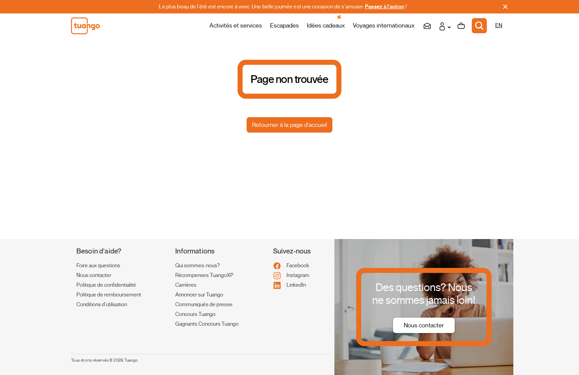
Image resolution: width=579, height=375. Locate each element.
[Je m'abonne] (427, 25)
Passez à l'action (384, 6)
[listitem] (115, 266)
